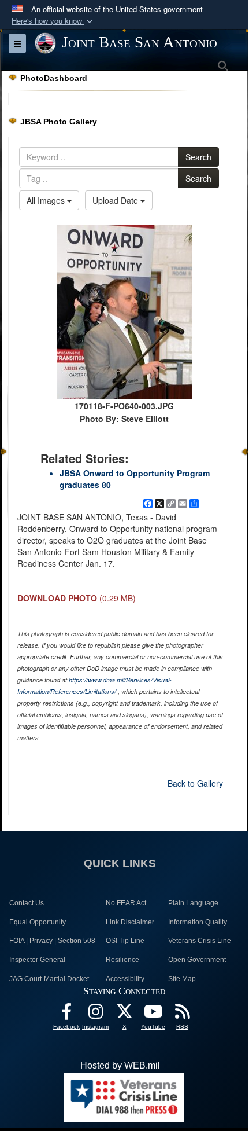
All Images (47, 200)
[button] (53, 21)
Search (198, 157)
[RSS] (182, 1014)
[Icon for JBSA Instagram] (95, 1014)
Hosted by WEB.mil (120, 1065)
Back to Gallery (195, 783)
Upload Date (116, 200)
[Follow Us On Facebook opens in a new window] (66, 1014)
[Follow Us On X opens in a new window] (124, 1014)
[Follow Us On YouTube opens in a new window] (153, 1014)
